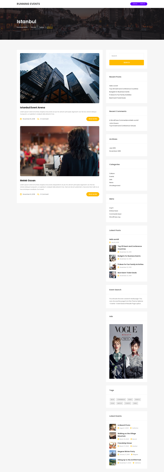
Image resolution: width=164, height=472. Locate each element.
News (111, 182)
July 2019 (112, 148)
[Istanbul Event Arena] (59, 78)
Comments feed (115, 214)
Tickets (127, 403)
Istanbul (134, 446)
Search (127, 62)
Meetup (119, 403)
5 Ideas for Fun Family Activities (120, 95)
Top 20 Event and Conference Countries (123, 89)
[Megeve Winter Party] (112, 453)
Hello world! (113, 86)
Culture (112, 173)
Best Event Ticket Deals (117, 98)
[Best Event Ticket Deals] (112, 275)
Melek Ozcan (27, 180)
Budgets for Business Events (119, 92)
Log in (111, 208)
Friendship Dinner (125, 443)
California (135, 428)
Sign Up (142, 4)
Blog (112, 399)
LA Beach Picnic (124, 425)
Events (111, 176)
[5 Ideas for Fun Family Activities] (112, 266)
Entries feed (113, 211)
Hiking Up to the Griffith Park (129, 460)
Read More (93, 119)
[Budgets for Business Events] (112, 258)
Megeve (135, 454)
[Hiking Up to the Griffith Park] (112, 462)
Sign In (135, 4)
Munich (134, 439)
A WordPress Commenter (118, 120)
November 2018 (115, 151)
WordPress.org (114, 217)
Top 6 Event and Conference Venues (122, 126)
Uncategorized (114, 185)
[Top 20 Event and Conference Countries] (112, 248)
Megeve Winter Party (126, 451)
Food (112, 403)
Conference (121, 399)
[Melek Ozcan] (59, 151)
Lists (110, 179)
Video (135, 403)
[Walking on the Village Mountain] (112, 435)
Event (130, 399)
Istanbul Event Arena (32, 107)
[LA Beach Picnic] (112, 427)
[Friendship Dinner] (112, 445)
